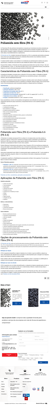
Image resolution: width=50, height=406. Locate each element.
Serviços (3, 391)
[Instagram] (26, 398)
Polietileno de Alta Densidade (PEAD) (11, 274)
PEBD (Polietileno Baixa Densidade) (14, 388)
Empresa (3, 384)
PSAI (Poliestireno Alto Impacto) (16, 391)
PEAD (23, 358)
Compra (21, 355)
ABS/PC (36, 358)
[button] (46, 7)
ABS (32, 358)
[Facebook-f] (24, 395)
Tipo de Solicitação (22, 353)
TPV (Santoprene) (23, 359)
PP (20, 358)
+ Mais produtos (13, 396)
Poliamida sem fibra (6, 55)
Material (20, 356)
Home (2, 381)
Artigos (2, 389)
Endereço (24, 384)
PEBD (28, 358)
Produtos (3, 386)
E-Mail (25, 373)
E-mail (24, 386)
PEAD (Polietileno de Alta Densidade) (15, 385)
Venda (26, 355)
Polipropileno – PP (13, 381)
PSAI (41, 358)
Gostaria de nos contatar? (9, 2)
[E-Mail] (25, 371)
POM (30, 359)
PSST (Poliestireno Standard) (15, 394)
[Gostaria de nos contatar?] (2, 3)
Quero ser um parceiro (27, 381)
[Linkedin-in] (28, 395)
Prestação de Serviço (34, 355)
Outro (42, 355)
